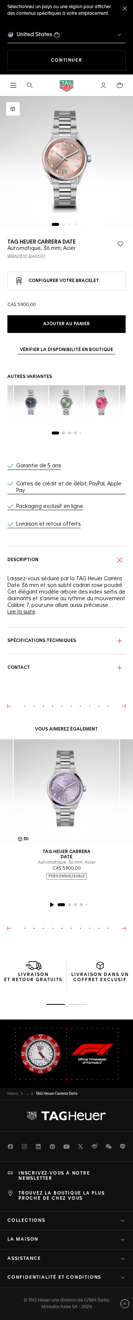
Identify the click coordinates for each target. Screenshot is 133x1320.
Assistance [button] (24, 1259)
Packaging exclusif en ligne (49, 506)
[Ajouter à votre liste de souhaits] (120, 244)
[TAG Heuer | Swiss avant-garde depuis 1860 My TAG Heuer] (66, 1116)
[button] (103, 85)
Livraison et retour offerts (48, 524)
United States (34, 34)
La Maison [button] (22, 1239)
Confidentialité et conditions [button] (54, 1277)
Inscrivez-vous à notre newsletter (54, 1176)
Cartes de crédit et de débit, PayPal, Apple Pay (69, 487)
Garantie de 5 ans (38, 465)
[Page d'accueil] (66, 85)
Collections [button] (26, 1220)
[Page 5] (80, 224)
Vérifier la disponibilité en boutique (66, 350)
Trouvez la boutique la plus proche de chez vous (61, 1196)
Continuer (88, 60)
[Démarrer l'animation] (52, 905)
